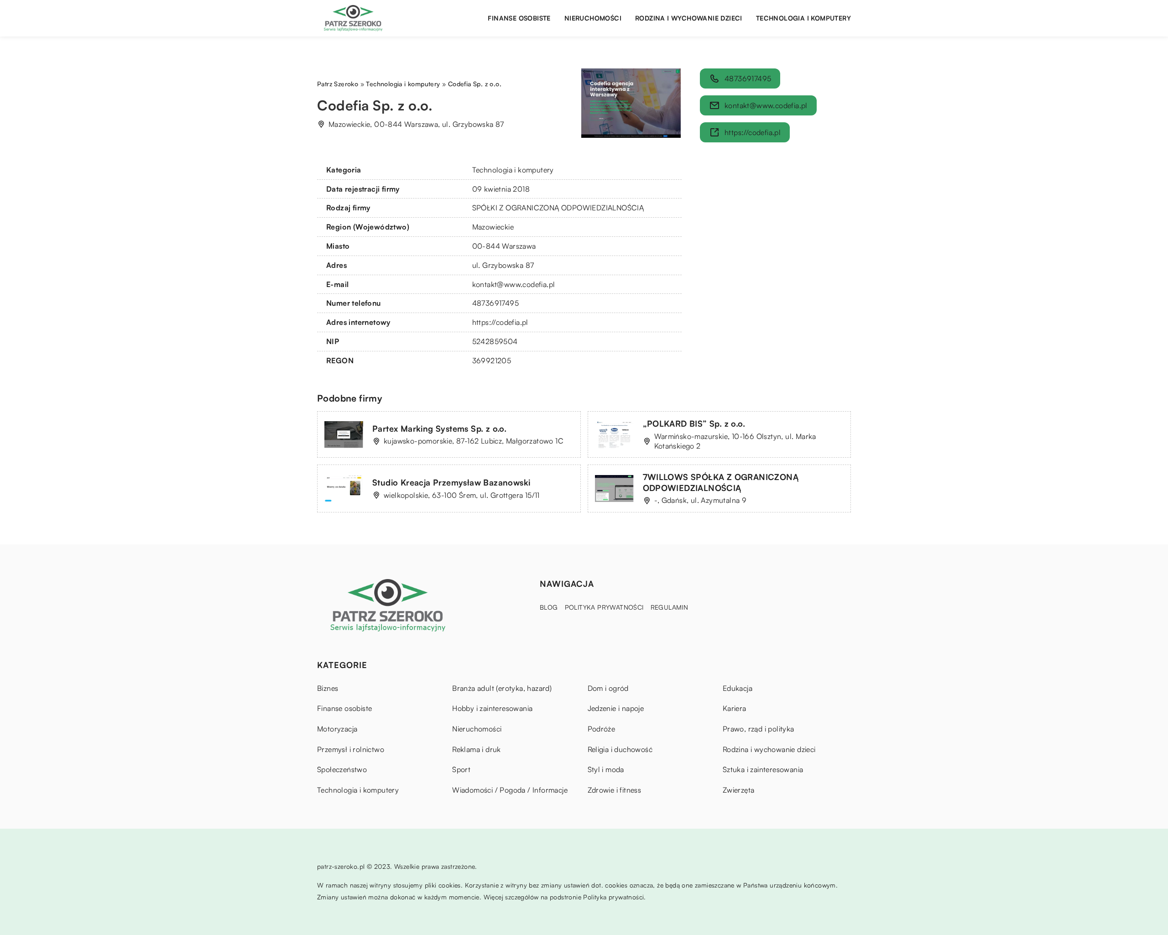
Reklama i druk (476, 749)
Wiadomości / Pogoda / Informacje (510, 789)
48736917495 (495, 303)
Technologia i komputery (803, 18)
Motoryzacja (337, 728)
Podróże (601, 728)
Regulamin (669, 607)
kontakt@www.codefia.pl (513, 284)
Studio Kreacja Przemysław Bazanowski (451, 482)
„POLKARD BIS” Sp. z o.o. (694, 423)
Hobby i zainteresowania (492, 708)
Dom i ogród (608, 688)
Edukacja (737, 688)
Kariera (734, 708)
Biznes (327, 688)
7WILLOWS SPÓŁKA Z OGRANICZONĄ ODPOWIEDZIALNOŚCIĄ (721, 482)
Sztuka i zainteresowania (763, 769)
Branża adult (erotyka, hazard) (502, 688)
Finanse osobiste (519, 18)
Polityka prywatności (604, 607)
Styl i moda (606, 769)
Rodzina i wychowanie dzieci (688, 18)
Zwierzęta (739, 789)
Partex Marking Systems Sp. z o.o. (439, 428)
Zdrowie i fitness (614, 789)
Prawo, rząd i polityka (758, 728)
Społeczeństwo (342, 769)
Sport (461, 769)
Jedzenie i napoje (616, 708)
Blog (549, 607)
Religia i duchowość (620, 749)
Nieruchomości (592, 18)
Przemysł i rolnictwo (350, 749)
